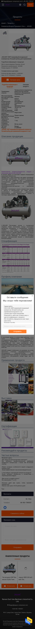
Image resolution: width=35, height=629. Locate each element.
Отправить (17, 331)
